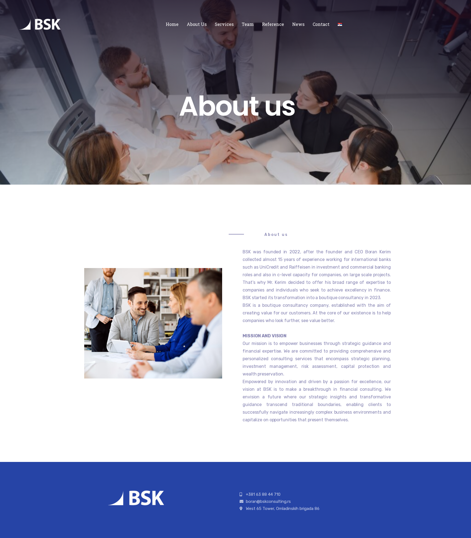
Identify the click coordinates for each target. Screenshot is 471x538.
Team (248, 24)
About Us (197, 24)
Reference (273, 24)
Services (224, 24)
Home (172, 24)
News (298, 24)
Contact (321, 24)
